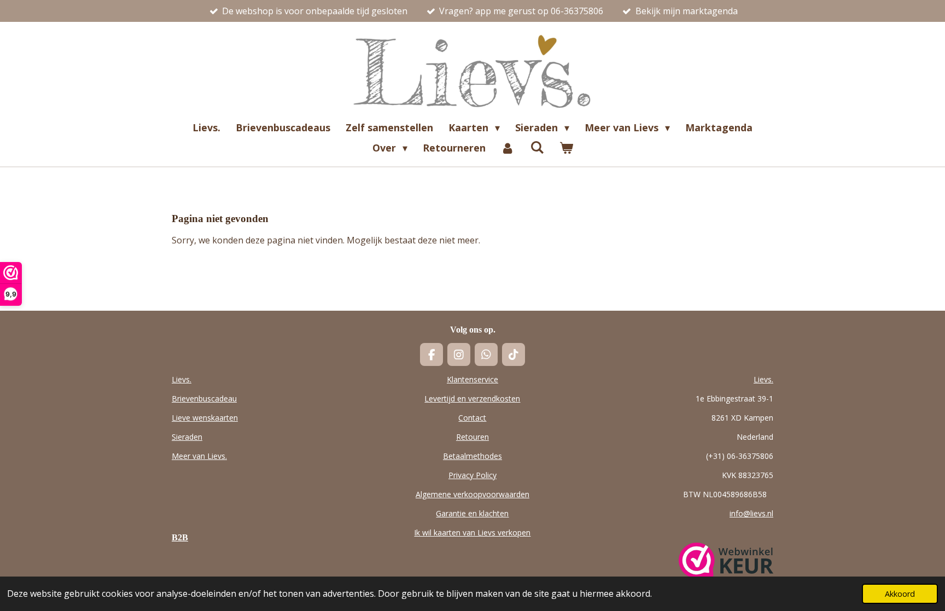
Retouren (472, 437)
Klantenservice (472, 379)
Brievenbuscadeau (204, 398)
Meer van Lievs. (199, 456)
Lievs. (181, 379)
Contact (472, 417)
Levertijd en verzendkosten (472, 398)
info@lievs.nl (751, 513)
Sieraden (187, 437)
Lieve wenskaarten (205, 417)
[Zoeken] (536, 147)
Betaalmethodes (472, 456)
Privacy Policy (472, 475)
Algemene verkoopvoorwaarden (472, 494)
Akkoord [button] (900, 594)
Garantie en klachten (472, 513)
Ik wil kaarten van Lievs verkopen (472, 532)
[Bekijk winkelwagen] (565, 148)
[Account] (507, 148)
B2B (180, 537)
